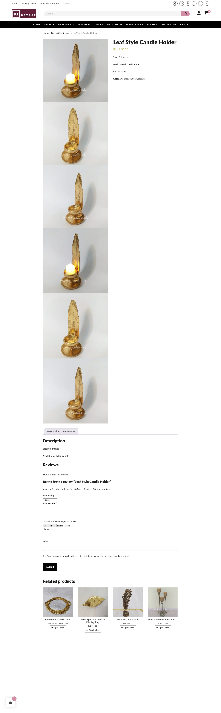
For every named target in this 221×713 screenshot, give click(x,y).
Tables (98, 24)
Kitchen (152, 24)
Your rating (48, 495)
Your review (50, 503)
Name (47, 529)
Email (46, 541)
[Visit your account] (199, 13)
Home (36, 24)
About (15, 3)
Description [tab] (53, 431)
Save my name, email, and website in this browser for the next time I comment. (88, 556)
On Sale (49, 24)
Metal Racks (134, 24)
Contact (67, 3)
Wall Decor (115, 24)
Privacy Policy (28, 3)
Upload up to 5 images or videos (60, 521)
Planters (84, 24)
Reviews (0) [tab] (69, 431)
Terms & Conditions (49, 3)
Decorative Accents (174, 24)
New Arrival (66, 24)
